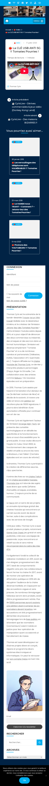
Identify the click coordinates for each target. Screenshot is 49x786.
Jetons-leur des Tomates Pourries (22, 327)
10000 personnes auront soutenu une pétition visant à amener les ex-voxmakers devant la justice (23, 606)
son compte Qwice (19, 659)
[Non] (46, 775)
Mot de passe (13, 284)
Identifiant (11, 274)
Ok (24, 780)
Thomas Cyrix (15, 86)
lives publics (31, 619)
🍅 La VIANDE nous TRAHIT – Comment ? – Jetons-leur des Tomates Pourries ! (23, 208)
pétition (27, 401)
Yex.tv (12, 503)
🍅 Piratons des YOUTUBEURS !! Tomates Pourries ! (24, 248)
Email (9, 716)
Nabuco (18, 378)
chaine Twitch (35, 476)
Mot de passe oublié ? (17, 300)
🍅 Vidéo (17, 43)
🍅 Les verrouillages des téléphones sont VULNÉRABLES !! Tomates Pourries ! (24, 167)
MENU (37, 21)
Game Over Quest (15, 532)
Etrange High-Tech (28, 424)
